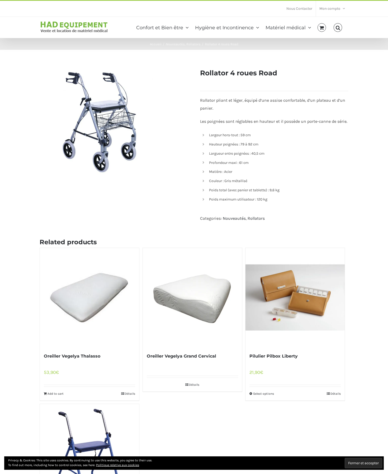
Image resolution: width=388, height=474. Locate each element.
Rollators (256, 218)
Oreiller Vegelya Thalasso (72, 356)
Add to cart (56, 393)
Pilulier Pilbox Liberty (273, 356)
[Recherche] (338, 27)
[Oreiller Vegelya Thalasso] (89, 297)
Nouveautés (234, 218)
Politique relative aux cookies (117, 465)
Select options (263, 393)
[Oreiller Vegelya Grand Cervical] (192, 297)
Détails (130, 393)
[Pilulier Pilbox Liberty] (295, 297)
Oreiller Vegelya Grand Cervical (181, 356)
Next (184, 122)
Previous (44, 122)
